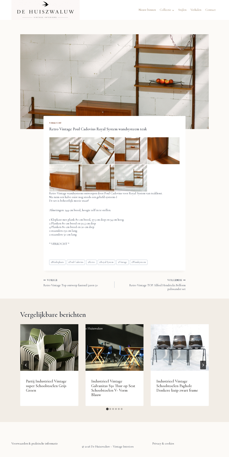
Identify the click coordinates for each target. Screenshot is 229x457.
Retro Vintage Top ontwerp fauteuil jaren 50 (70, 283)
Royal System (106, 262)
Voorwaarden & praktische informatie (34, 443)
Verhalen (196, 10)
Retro (91, 262)
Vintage (122, 262)
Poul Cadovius (75, 262)
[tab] (107, 409)
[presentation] (49, 347)
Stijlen (182, 10)
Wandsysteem (138, 262)
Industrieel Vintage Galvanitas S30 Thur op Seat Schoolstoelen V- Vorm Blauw (113, 388)
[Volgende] (203, 365)
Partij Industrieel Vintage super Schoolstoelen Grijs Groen (46, 386)
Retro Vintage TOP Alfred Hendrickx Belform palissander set (157, 285)
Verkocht (55, 123)
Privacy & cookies (163, 443)
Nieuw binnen (147, 10)
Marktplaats (57, 262)
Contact (210, 10)
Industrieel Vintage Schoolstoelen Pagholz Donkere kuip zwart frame (177, 386)
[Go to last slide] (26, 365)
